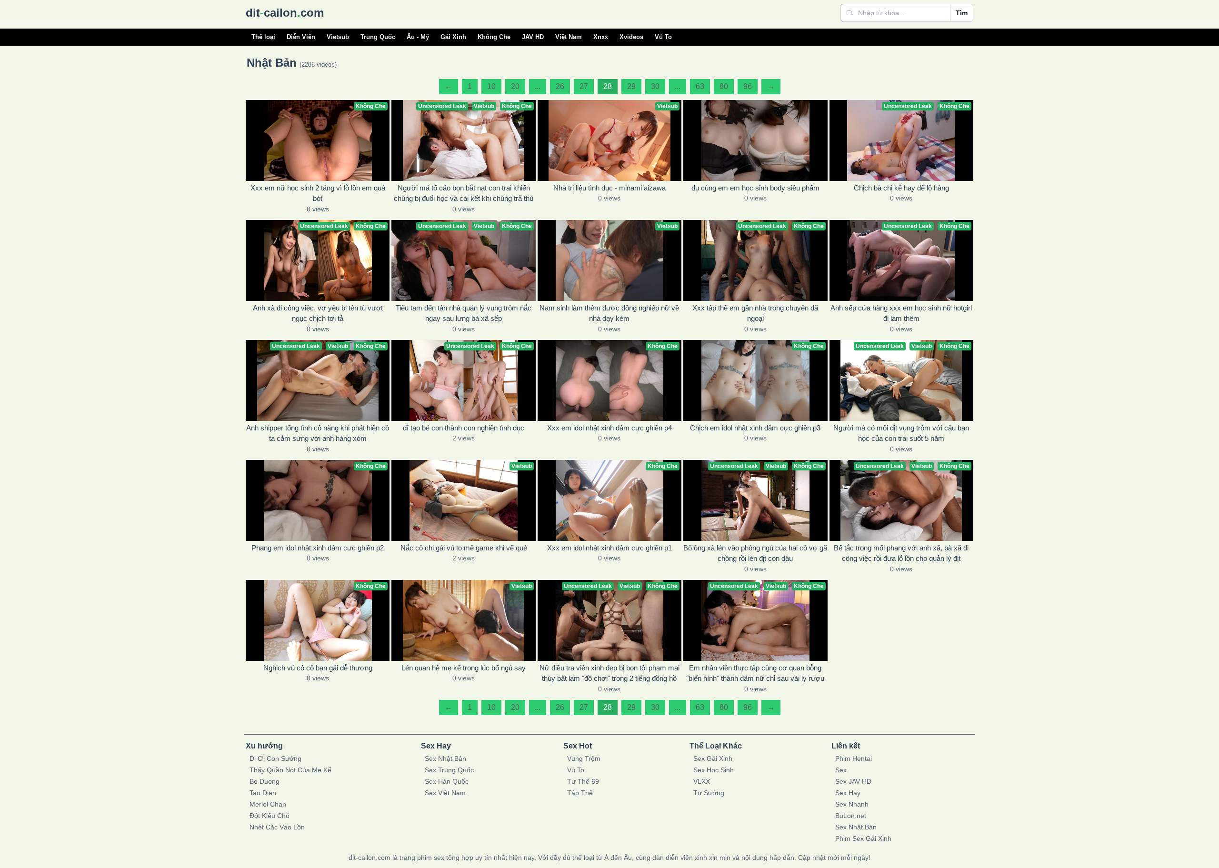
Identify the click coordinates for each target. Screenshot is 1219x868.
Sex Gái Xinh (712, 758)
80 (723, 86)
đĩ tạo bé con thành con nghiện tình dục (463, 428)
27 (584, 86)
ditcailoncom (285, 12)
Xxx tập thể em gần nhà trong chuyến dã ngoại (755, 313)
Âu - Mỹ (418, 36)
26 (560, 86)
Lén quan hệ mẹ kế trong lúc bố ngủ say (463, 668)
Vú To (663, 36)
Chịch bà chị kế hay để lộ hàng (901, 188)
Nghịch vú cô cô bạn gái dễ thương (317, 668)
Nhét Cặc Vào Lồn (277, 827)
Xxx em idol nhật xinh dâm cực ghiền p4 (609, 428)
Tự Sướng (708, 793)
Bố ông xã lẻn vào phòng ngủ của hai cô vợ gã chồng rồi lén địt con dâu (755, 553)
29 (631, 86)
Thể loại (263, 36)
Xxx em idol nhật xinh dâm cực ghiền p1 (609, 548)
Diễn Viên (301, 36)
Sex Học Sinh (713, 770)
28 (607, 86)
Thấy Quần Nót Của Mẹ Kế (290, 770)
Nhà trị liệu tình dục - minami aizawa (609, 188)
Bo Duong (265, 781)
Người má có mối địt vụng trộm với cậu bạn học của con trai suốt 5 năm (901, 433)
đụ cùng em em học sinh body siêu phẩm (755, 188)
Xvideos (631, 36)
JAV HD (533, 36)
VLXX (701, 781)
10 (491, 86)
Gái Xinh (453, 36)
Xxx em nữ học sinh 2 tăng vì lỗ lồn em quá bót (317, 193)
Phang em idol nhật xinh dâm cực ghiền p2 (317, 548)
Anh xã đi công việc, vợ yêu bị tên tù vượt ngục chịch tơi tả (318, 313)
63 (700, 86)
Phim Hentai (853, 758)
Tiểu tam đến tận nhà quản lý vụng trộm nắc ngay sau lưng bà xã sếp (463, 313)
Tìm (962, 13)
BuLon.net (850, 815)
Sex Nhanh (852, 804)
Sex (841, 770)
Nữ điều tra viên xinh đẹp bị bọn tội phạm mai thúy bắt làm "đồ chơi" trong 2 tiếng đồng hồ (609, 673)
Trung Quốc (377, 36)
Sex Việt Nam (445, 793)
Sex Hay (847, 793)
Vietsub (338, 36)
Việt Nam (568, 36)
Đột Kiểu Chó (270, 815)
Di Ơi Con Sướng (275, 758)
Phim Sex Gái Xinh (863, 838)
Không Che (494, 36)
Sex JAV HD (853, 781)
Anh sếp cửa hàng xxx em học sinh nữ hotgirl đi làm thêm (901, 313)
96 (747, 86)
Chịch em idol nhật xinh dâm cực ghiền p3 (755, 428)
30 (655, 86)
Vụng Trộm (583, 758)
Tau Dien (263, 793)
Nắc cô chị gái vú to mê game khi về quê (463, 548)
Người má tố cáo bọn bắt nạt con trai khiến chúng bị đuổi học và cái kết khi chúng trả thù (463, 193)
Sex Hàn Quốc (447, 781)
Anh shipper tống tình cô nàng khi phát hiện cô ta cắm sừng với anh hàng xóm (317, 433)
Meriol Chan (268, 804)
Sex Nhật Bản (445, 758)
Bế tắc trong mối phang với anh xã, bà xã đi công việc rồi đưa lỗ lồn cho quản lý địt (901, 553)
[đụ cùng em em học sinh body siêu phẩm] (755, 140)
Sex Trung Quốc (449, 770)
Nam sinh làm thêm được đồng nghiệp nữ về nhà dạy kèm (609, 313)
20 (515, 86)
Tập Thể (580, 793)
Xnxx (600, 36)
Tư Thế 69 (583, 781)
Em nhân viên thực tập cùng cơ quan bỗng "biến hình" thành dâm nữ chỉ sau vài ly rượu (755, 673)
